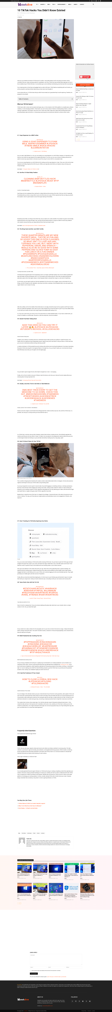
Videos (38, 833)
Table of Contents (23, 99)
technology (29, 833)
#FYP (32, 652)
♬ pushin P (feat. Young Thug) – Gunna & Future (40, 598)
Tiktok (34, 833)
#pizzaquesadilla (47, 254)
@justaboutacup (39, 233)
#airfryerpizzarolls (40, 260)
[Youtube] (100, 1)
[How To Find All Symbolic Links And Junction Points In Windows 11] (24, 888)
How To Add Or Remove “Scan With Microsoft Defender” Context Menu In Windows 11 (71, 895)
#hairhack (51, 588)
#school (37, 329)
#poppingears (31, 642)
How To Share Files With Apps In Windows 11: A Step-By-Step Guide (40, 895)
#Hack (41, 650)
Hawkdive (26, 1010)
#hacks (51, 145)
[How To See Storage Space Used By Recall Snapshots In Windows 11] (56, 888)
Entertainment (61, 4)
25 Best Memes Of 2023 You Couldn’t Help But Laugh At (32, 803)
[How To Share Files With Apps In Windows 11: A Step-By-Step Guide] (40, 888)
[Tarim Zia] (22, 842)
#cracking (33, 644)
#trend (28, 145)
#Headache (46, 644)
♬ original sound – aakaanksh (40, 332)
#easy (50, 181)
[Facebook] (90, 1)
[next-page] (79, 139)
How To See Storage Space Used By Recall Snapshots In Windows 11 (56, 895)
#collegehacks (50, 329)
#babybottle (28, 181)
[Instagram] (92, 1)
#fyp (56, 181)
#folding (46, 681)
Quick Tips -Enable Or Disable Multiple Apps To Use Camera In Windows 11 (71, 875)
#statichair (29, 588)
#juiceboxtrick (47, 396)
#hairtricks (41, 592)
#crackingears (47, 642)
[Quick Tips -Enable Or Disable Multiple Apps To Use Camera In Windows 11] (72, 868)
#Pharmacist (29, 648)
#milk (36, 145)
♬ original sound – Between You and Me (40, 403)
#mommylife (40, 183)
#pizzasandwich (30, 262)
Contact (82, 4)
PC (36, 4)
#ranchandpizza (40, 258)
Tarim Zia (20, 17)
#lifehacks (52, 327)
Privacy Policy (84, 1010)
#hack (43, 145)
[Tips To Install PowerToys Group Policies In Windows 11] (40, 868)
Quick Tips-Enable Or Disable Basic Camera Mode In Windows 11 (87, 875)
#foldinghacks (40, 683)
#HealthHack (42, 652)
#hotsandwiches (49, 262)
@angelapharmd (40, 640)
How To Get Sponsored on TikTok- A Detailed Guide (33, 225)
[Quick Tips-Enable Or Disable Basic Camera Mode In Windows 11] (87, 868)
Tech (53, 4)
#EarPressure (49, 646)
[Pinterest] (94, 1)
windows (42, 833)
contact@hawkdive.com (47, 1005)
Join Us (93, 1010)
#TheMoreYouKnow (47, 648)
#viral (24, 595)
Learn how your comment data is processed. (56, 976)
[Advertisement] (45, 70)
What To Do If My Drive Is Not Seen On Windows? (30, 805)
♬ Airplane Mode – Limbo (40, 186)
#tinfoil (38, 590)
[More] (69, 851)
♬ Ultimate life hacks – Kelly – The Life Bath (40, 687)
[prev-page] (77, 139)
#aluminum (50, 590)
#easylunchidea (30, 256)
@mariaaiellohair (40, 586)
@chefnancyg (40, 139)
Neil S (77, 92)
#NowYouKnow (29, 650)
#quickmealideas (40, 264)
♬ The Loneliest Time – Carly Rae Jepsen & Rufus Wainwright (40, 267)
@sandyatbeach (39, 388)
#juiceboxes (48, 398)
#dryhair (29, 590)
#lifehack (52, 143)
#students (26, 329)
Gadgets (42, 4)
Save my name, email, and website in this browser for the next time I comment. (46, 970)
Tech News (24, 833)
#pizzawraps (30, 254)
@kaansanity (40, 323)
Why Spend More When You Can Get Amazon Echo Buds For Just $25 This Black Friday (87, 895)
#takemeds (53, 394)
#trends (33, 595)
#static (40, 588)
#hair (42, 595)
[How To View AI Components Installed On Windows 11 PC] (56, 868)
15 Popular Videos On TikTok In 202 (30, 169)
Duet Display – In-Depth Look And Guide (28, 808)
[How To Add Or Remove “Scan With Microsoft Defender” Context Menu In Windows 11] (72, 888)
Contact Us (89, 1010)
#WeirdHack (51, 650)
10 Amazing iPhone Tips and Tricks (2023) (31, 380)
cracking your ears (64, 664)
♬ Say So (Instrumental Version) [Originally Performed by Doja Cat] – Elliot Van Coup (39, 656)
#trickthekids (31, 396)
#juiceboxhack (33, 398)
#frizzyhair (28, 592)
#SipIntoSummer (37, 143)
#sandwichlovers (49, 256)
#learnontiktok (40, 148)
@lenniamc (39, 677)
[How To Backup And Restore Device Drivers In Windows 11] (24, 868)
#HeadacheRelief (32, 646)
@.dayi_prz (39, 176)
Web (48, 4)
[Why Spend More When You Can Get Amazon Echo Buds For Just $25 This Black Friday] (87, 888)
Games (75, 4)
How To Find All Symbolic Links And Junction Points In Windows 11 (24, 895)
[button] (93, 4)
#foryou (53, 592)
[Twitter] (98, 1)
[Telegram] (96, 1)
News (69, 4)
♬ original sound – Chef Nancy (40, 151)
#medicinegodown (36, 394)
